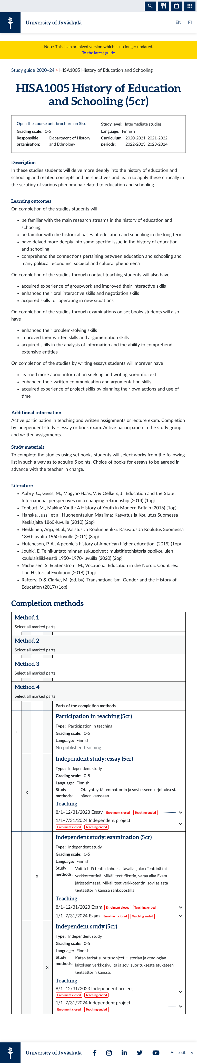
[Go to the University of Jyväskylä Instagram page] (109, 1053)
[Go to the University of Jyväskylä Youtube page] (156, 1053)
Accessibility (182, 1053)
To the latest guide (98, 53)
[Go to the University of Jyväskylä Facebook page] (95, 1053)
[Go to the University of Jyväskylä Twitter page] (140, 1053)
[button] (119, 812)
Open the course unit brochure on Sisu (51, 124)
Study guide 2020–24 (32, 70)
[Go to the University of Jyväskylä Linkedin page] (124, 1053)
